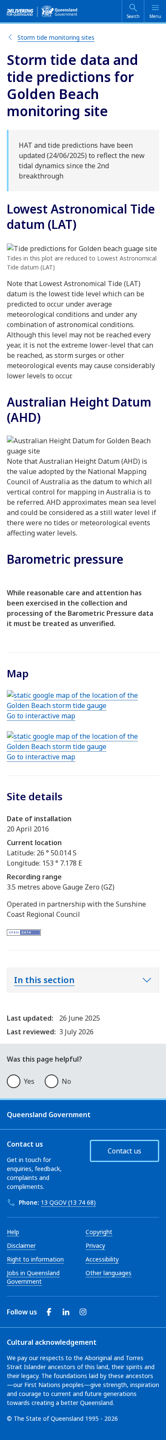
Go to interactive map (41, 715)
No (66, 1081)
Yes (29, 1081)
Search (133, 16)
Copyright (99, 1232)
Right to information (35, 1259)
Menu (155, 16)
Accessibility (102, 1259)
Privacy (95, 1245)
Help (13, 1232)
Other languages (109, 1273)
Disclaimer (21, 1245)
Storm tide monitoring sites (55, 37)
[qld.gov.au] (42, 11)
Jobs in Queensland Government (33, 1277)
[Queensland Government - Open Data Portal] (24, 931)
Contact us (124, 1151)
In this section (44, 980)
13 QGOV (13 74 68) (68, 1202)
